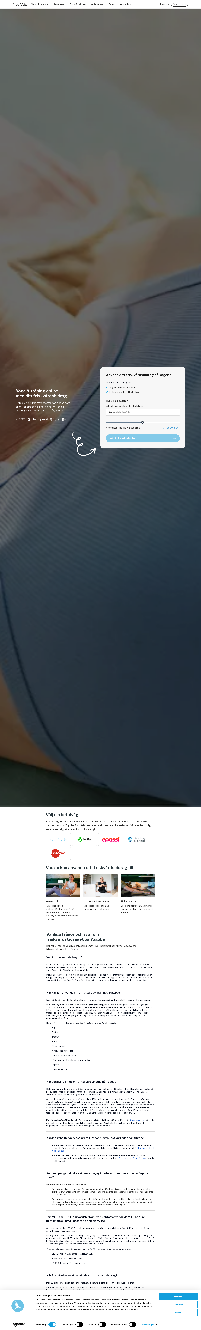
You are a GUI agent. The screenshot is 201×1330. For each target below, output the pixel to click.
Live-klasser (59, 4)
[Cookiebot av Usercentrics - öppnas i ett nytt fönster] (18, 1325)
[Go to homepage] (20, 4)
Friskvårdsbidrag (78, 4)
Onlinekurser (97, 4)
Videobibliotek (38, 4)
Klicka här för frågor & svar (49, 410)
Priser (112, 4)
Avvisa (178, 1312)
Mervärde (124, 4)
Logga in (164, 4)
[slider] (142, 422)
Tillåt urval (178, 1304)
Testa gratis (179, 4)
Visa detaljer (148, 1324)
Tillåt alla (178, 1296)
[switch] (79, 1324)
